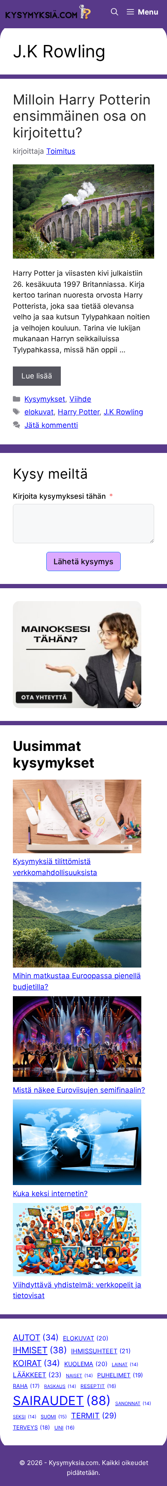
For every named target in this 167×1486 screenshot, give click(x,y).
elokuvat (39, 412)
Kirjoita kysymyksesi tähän (59, 496)
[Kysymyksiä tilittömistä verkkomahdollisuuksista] (77, 818)
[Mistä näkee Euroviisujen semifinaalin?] (77, 1040)
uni (64, 1428)
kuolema (85, 1363)
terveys (31, 1427)
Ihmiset (40, 1350)
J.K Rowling (123, 412)
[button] (114, 12)
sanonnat (133, 1403)
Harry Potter (78, 412)
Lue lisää (36, 376)
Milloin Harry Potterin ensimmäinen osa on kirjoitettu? (82, 116)
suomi (54, 1417)
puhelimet (120, 1375)
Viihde (80, 399)
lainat (125, 1364)
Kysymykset (44, 399)
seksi (24, 1417)
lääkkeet (37, 1375)
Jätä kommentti (51, 425)
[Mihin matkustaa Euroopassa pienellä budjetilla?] (77, 926)
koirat (36, 1363)
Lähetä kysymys (83, 561)
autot (36, 1337)
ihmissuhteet (101, 1351)
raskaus (60, 1386)
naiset (79, 1376)
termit (93, 1415)
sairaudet (62, 1400)
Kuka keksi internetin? (50, 1193)
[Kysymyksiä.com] (48, 12)
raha (26, 1386)
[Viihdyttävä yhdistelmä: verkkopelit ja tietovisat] (77, 1241)
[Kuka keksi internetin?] (77, 1143)
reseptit (98, 1386)
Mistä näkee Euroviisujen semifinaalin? (79, 1090)
